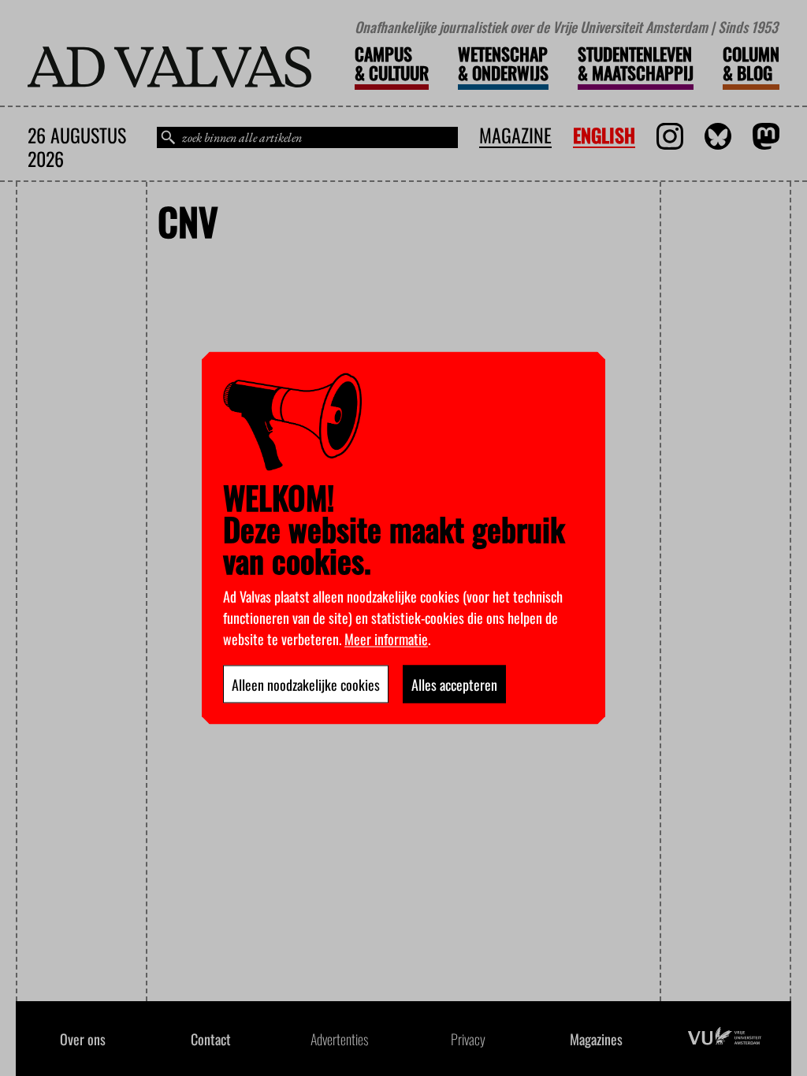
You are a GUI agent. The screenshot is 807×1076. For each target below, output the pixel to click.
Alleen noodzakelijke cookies (306, 684)
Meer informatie (386, 639)
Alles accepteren (454, 684)
